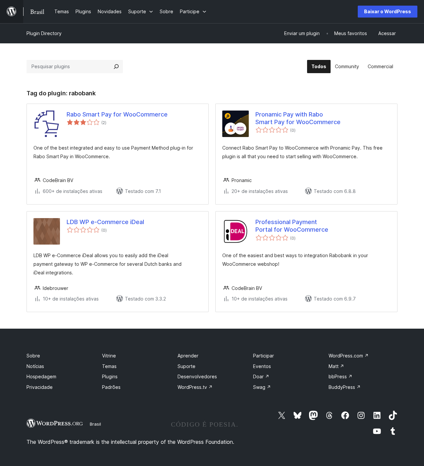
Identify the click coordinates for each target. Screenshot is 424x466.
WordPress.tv (195, 387)
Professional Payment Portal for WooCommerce (291, 225)
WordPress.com (349, 355)
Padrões (111, 387)
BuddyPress (345, 387)
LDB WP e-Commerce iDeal (105, 221)
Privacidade (39, 387)
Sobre (33, 355)
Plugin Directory (44, 33)
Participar (263, 355)
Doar (261, 376)
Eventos (262, 366)
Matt (336, 366)
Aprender (188, 355)
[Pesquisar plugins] (116, 66)
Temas (109, 366)
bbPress (340, 376)
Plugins (110, 376)
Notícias (35, 366)
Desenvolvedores (197, 376)
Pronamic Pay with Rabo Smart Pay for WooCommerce (298, 118)
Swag (262, 387)
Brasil (95, 424)
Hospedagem (41, 376)
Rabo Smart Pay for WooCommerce (117, 114)
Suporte (186, 366)
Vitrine (109, 355)
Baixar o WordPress (387, 11)
